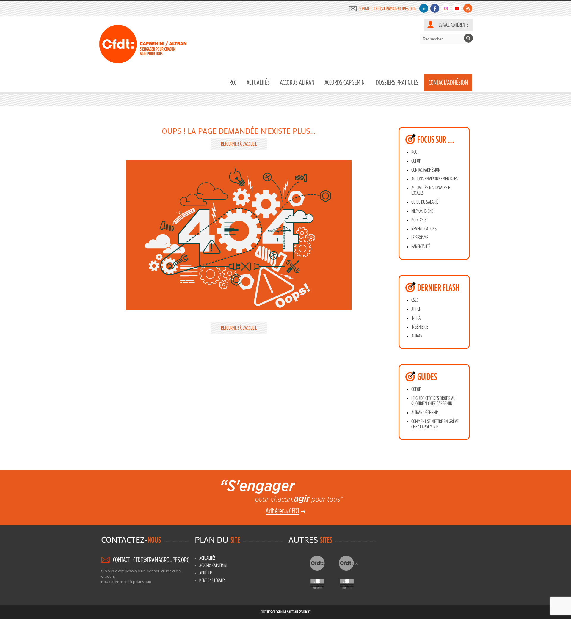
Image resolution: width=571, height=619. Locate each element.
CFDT (322, 563)
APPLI (415, 309)
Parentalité (420, 246)
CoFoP (416, 161)
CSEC (414, 300)
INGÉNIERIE (419, 326)
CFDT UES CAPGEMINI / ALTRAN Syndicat (285, 611)
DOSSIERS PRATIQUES (397, 82)
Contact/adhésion (425, 169)
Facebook (434, 8)
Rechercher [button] (468, 38)
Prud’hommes (322, 582)
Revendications (424, 228)
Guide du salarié (424, 202)
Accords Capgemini (345, 82)
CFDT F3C (351, 563)
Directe (351, 582)
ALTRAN (417, 335)
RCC (232, 82)
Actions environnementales (434, 178)
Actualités (258, 82)
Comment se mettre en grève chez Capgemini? (435, 424)
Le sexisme (419, 237)
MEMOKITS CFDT (423, 210)
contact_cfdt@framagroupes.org (387, 8)
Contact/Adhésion (448, 82)
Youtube (456, 8)
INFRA (416, 318)
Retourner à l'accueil (239, 144)
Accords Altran (297, 82)
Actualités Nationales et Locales (431, 190)
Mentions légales (212, 580)
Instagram (445, 8)
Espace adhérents (453, 25)
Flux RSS (467, 8)
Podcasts (418, 219)
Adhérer (205, 572)
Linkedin (423, 8)
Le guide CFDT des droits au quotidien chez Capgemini (433, 400)
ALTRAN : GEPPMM (425, 412)
